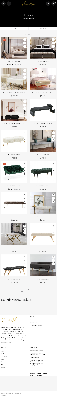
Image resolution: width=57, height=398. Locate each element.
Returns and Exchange (36, 325)
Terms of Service (34, 320)
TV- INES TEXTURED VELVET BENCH (14, 93)
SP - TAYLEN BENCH (43, 248)
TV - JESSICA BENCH (14, 155)
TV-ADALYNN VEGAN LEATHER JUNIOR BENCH (14, 124)
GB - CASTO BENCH (14, 61)
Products (3, 354)
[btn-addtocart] (25, 46)
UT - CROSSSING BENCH (14, 248)
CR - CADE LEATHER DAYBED (43, 124)
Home (26, 18)
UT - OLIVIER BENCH (42, 217)
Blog (2, 359)
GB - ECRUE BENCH (43, 61)
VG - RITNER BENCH (43, 186)
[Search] (9, 3)
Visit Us (3, 367)
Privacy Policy (33, 322)
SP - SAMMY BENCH (43, 279)
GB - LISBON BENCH (14, 217)
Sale (2, 364)
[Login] (48, 3)
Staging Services (5, 362)
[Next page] (34, 289)
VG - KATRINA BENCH (14, 186)
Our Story (4, 356)
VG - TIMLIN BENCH (43, 155)
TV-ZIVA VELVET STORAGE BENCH (42, 93)
